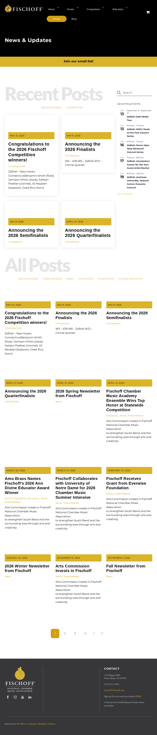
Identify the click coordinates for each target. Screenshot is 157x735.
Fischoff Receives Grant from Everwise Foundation (126, 483)
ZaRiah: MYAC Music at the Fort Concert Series (138, 132)
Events (70, 9)
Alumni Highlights (131, 279)
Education (118, 9)
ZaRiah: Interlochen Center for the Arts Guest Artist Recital (138, 164)
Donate (56, 18)
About (51, 9)
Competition (93, 9)
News (70, 279)
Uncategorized (51, 107)
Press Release (52, 279)
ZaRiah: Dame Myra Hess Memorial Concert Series (138, 149)
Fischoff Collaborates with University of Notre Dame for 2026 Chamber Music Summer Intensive (77, 487)
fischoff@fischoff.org (114, 690)
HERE (138, 696)
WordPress (22, 723)
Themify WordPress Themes (42, 723)
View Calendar (124, 194)
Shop (74, 18)
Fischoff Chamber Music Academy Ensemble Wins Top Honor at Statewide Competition (125, 400)
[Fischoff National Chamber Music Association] (24, 11)
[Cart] (148, 12)
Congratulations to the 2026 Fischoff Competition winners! (27, 317)
